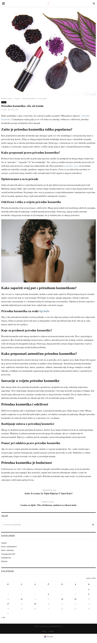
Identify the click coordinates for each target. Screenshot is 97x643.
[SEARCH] (93, 524)
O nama (44, 631)
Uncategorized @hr (8, 554)
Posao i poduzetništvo (9, 546)
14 (62, 599)
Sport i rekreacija (7, 550)
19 (35, 603)
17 (8, 603)
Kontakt (51, 631)
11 (21, 599)
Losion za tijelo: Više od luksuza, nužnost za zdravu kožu (48, 505)
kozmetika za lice (71, 165)
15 (75, 599)
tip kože (44, 311)
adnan (5, 110)
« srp (3, 617)
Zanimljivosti (6, 557)
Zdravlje (4, 561)
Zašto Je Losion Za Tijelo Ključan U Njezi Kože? (49, 493)
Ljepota (4, 102)
